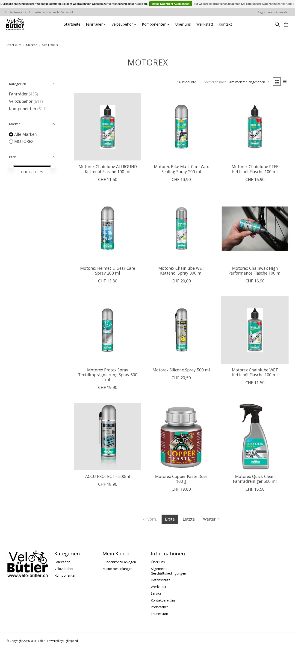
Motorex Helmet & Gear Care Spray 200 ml (107, 270)
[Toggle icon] (277, 24)
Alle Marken (25, 134)
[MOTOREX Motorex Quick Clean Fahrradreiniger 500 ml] (255, 436)
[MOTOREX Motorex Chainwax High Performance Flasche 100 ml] (255, 228)
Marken (31, 45)
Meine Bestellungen (118, 568)
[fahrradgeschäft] (15, 24)
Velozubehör (20, 101)
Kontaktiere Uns (163, 600)
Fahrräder (18, 94)
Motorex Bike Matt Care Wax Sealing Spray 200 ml (181, 169)
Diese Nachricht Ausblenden (170, 4)
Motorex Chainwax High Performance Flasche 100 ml (255, 270)
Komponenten (22, 108)
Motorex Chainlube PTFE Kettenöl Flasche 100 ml (255, 169)
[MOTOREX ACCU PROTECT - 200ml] (107, 436)
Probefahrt (159, 607)
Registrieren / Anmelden (273, 12)
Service (156, 593)
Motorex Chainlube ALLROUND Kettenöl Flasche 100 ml (108, 169)
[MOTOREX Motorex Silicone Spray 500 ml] (181, 330)
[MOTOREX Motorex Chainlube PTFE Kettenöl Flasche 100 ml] (255, 126)
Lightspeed (70, 641)
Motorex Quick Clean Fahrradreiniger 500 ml (255, 479)
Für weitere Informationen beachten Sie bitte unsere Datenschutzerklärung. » (244, 4)
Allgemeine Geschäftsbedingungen (168, 570)
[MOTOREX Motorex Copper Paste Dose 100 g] (181, 436)
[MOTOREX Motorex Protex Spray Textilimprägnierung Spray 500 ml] (107, 330)
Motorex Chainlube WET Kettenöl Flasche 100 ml (255, 372)
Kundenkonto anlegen (119, 562)
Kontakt (225, 24)
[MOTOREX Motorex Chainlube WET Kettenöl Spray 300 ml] (181, 228)
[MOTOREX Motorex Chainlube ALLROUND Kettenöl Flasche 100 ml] (107, 126)
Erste (170, 519)
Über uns (183, 24)
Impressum (159, 613)
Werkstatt (204, 24)
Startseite (72, 24)
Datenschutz (160, 580)
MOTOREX (23, 141)
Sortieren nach (215, 82)
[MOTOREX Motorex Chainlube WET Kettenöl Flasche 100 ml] (255, 330)
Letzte (189, 519)
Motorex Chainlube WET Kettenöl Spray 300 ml (181, 270)
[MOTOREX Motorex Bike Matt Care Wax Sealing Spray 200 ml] (181, 126)
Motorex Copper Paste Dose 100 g (181, 479)
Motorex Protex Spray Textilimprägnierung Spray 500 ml (107, 374)
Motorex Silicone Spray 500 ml (181, 370)
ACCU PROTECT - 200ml (107, 476)
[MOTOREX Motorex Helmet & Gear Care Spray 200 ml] (107, 228)
